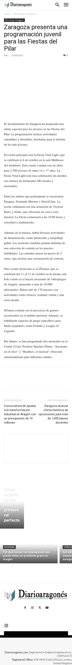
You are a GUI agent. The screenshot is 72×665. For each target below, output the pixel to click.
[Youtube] (46, 607)
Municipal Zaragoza (25, 13)
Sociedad (9, 547)
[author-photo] (36, 456)
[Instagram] (32, 607)
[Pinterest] (26, 64)
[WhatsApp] (36, 64)
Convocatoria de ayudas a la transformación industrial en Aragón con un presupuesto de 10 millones (20, 414)
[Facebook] (8, 64)
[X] (17, 64)
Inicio (7, 13)
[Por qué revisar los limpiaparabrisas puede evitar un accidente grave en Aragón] (29, 547)
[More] (45, 64)
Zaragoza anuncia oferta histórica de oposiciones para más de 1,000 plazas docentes (53, 414)
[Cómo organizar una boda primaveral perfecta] (12, 506)
